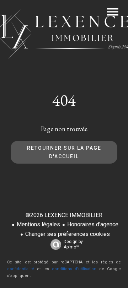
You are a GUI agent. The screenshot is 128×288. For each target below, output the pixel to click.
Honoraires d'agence (92, 224)
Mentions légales (38, 224)
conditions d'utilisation (74, 269)
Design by (73, 244)
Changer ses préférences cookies (67, 234)
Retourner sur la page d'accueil (64, 152)
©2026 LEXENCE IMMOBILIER (64, 215)
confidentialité (20, 269)
